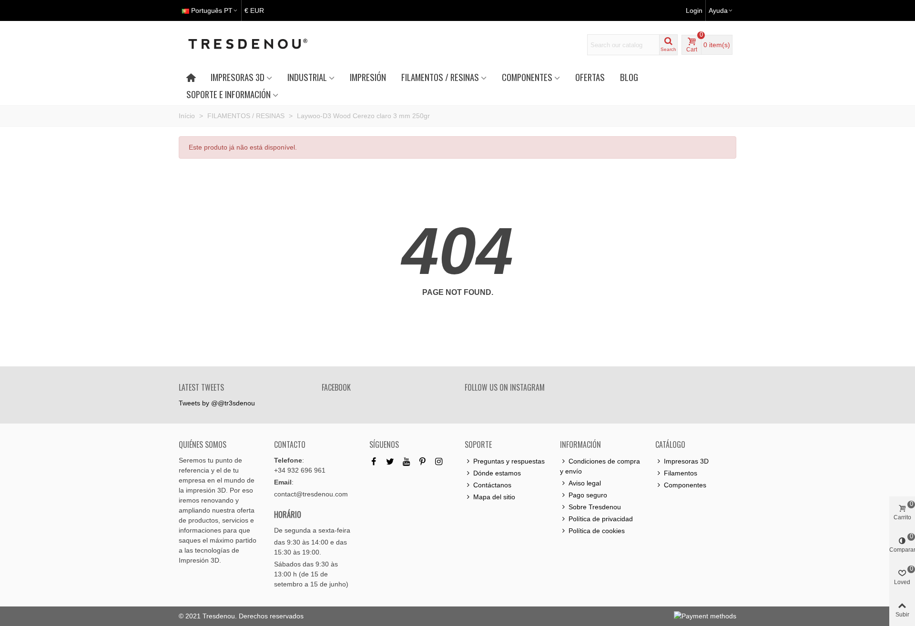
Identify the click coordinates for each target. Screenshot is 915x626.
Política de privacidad (601, 519)
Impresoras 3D (686, 461)
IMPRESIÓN (368, 77)
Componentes (685, 485)
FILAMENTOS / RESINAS (440, 77)
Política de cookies (597, 531)
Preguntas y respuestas (509, 461)
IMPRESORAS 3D (237, 77)
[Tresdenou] (259, 44)
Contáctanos (492, 485)
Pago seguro (588, 495)
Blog (629, 77)
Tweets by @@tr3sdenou (217, 403)
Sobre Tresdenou (595, 507)
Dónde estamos (497, 473)
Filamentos (680, 473)
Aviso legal (585, 483)
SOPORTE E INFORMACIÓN (228, 94)
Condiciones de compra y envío (600, 466)
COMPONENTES (527, 77)
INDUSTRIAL (307, 77)
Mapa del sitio (494, 497)
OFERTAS (590, 77)
